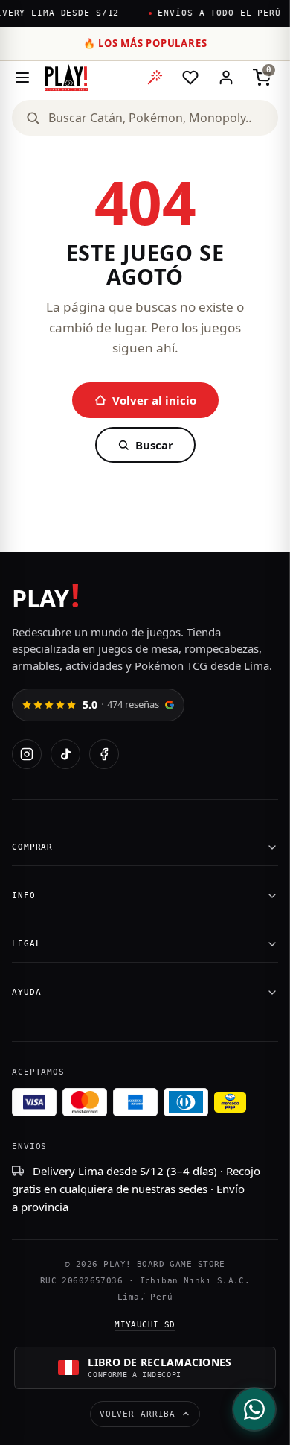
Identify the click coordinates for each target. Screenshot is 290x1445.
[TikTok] (65, 754)
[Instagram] (27, 754)
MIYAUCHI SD (145, 1324)
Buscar (154, 444)
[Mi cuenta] (226, 77)
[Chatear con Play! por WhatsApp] (254, 1409)
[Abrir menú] (22, 77)
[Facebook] (104, 754)
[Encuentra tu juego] (154, 77)
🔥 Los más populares (145, 43)
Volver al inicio (154, 400)
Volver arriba (137, 1414)
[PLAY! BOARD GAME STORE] (66, 77)
